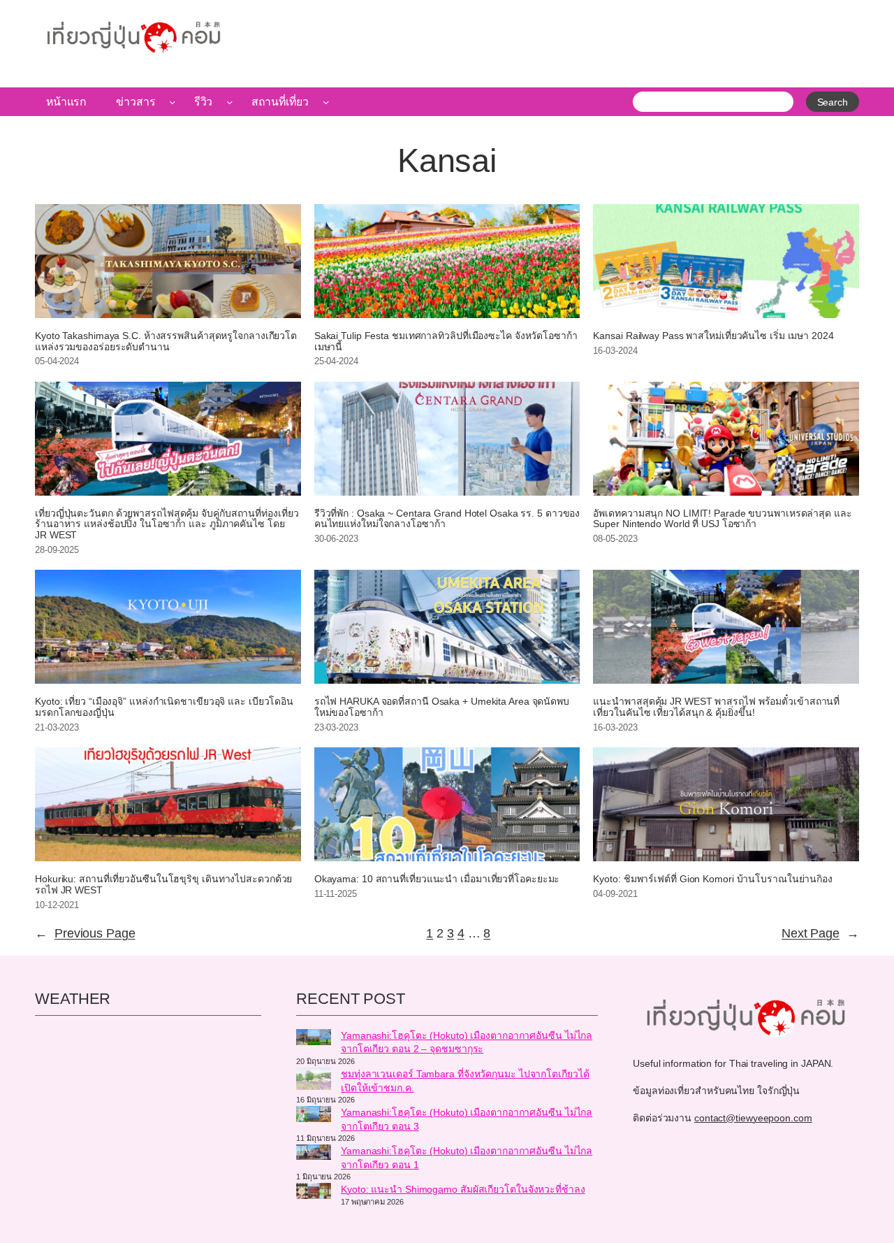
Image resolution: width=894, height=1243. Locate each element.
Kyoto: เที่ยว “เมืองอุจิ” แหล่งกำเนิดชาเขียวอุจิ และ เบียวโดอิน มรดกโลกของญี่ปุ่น (164, 707)
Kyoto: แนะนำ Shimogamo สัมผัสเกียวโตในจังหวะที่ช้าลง (463, 1189)
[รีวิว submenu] (229, 102)
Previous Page (85, 933)
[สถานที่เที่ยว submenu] (326, 102)
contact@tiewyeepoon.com (753, 1117)
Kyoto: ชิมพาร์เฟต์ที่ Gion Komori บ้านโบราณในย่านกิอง (713, 879)
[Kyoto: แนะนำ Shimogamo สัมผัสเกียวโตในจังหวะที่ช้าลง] (313, 1192)
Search (832, 102)
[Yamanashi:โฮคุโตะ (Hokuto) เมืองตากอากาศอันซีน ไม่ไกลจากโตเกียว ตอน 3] (313, 1116)
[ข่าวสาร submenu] (172, 102)
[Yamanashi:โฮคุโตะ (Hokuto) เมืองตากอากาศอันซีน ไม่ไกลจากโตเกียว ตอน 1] (313, 1154)
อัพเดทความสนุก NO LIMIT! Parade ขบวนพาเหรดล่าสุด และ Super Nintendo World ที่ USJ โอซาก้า (722, 519)
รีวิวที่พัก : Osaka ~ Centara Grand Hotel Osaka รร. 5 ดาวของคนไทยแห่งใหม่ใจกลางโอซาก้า (447, 519)
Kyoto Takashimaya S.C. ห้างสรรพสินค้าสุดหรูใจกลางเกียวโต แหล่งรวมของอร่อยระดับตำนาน (166, 341)
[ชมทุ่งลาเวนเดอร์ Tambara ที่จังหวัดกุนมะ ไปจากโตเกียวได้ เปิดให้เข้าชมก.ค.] (313, 1081)
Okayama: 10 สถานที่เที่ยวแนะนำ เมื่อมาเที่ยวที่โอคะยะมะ (437, 879)
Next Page (820, 933)
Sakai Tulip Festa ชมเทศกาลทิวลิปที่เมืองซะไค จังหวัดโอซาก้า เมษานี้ (446, 341)
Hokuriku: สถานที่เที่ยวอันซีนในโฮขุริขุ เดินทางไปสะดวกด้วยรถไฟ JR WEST (163, 885)
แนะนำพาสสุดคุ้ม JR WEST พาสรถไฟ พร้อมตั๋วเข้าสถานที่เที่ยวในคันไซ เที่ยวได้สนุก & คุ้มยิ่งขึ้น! (716, 707)
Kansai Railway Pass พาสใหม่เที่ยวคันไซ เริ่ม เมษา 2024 (713, 336)
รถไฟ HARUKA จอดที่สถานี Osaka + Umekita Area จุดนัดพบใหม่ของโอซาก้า (441, 707)
